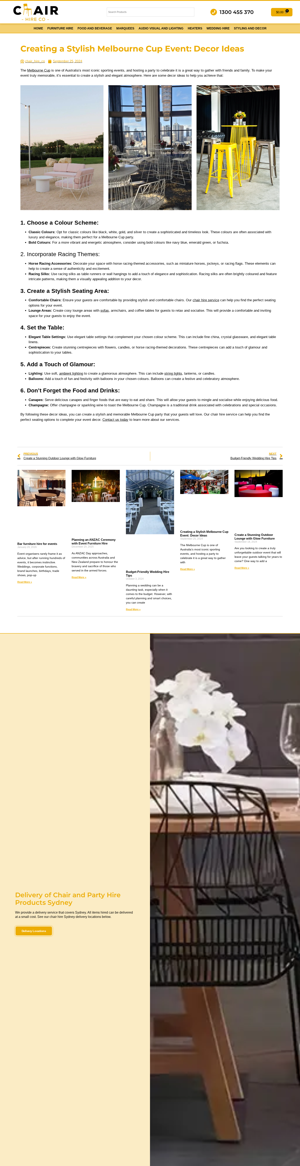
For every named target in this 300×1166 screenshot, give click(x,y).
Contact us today (115, 420)
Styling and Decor (250, 28)
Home (38, 28)
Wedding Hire (218, 28)
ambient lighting (71, 373)
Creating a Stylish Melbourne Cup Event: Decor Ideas (204, 533)
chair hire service (206, 300)
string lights (173, 373)
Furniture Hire (60, 28)
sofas (104, 311)
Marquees (125, 28)
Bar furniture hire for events (37, 543)
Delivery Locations (34, 931)
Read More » (24, 582)
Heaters (195, 28)
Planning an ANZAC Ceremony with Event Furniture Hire (94, 541)
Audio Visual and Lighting (161, 28)
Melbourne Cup (38, 70)
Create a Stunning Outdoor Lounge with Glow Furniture (254, 536)
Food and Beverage (95, 28)
